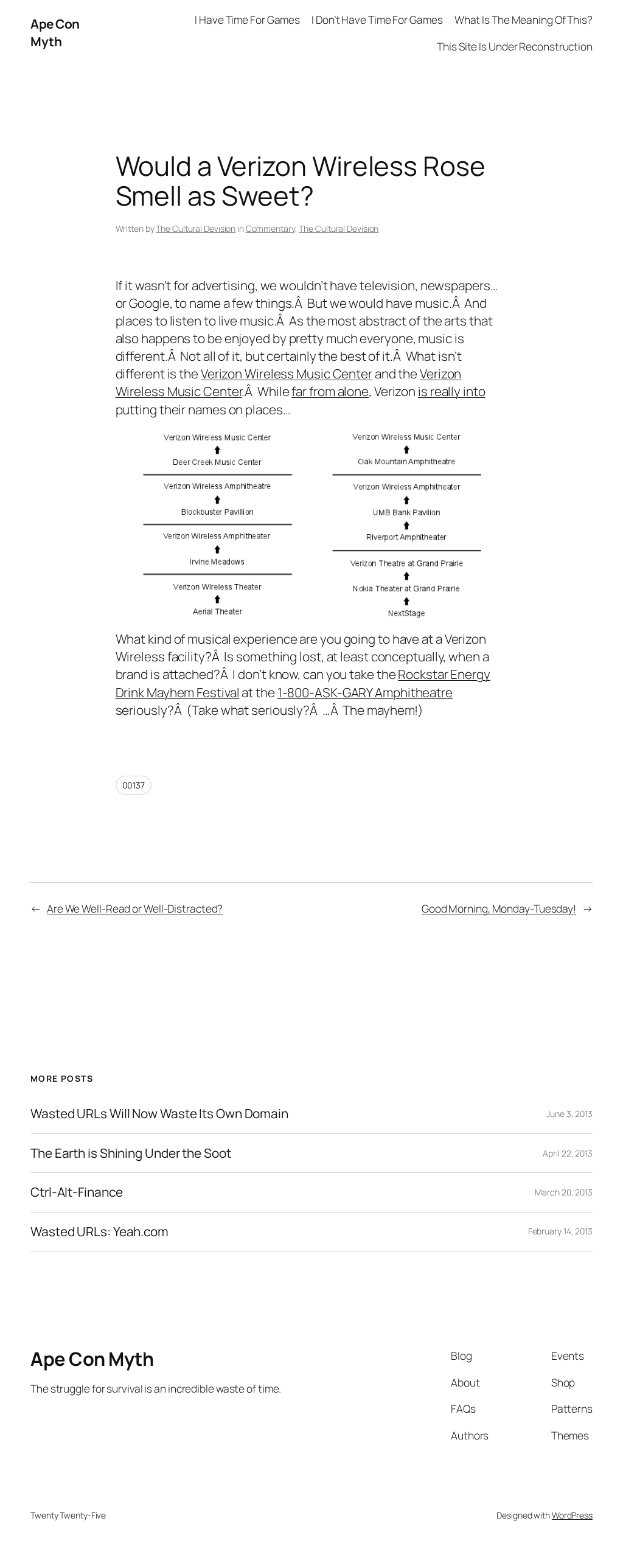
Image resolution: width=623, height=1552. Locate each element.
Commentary (270, 228)
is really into (452, 391)
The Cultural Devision (195, 228)
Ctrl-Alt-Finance (76, 1192)
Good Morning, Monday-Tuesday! (499, 908)
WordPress (572, 1515)
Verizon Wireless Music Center (286, 373)
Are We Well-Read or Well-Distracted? (135, 908)
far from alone (330, 391)
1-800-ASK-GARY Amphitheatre (365, 692)
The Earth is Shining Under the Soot (130, 1153)
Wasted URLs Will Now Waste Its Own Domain (159, 1114)
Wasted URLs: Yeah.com (99, 1232)
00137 (133, 785)
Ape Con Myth (55, 32)
